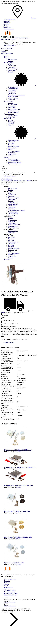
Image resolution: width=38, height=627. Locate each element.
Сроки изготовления (14, 160)
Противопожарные (13, 146)
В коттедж (11, 240)
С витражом (11, 92)
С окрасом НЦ (12, 90)
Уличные (10, 156)
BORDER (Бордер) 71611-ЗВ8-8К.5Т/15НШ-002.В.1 (20, 467)
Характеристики (9, 342)
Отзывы (6, 24)
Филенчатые (11, 70)
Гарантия (7, 21)
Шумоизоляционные (14, 109)
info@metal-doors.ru (10, 45)
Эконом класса (12, 59)
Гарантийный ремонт (14, 163)
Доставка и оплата (9, 19)
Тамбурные (11, 141)
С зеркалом (11, 67)
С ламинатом (12, 65)
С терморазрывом (13, 110)
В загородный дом (13, 140)
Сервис (6, 157)
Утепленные (11, 107)
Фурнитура (11, 117)
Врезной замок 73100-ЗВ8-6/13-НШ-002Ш (17, 511)
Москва (3, 312)
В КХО (10, 149)
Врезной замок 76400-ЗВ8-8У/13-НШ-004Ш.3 (18, 537)
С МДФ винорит (13, 98)
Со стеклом (11, 99)
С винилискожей (13, 88)
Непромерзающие (13, 112)
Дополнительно (9, 114)
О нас (6, 26)
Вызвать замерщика (7, 53)
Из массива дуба (13, 96)
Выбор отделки (9, 62)
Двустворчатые (12, 104)
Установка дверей (13, 159)
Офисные (11, 123)
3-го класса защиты (13, 151)
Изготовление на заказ (14, 162)
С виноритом (12, 93)
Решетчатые (11, 106)
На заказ (6, 259)
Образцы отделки (13, 115)
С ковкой (10, 201)
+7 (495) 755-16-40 (6, 48)
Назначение (7, 118)
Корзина (3, 51)
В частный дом (12, 148)
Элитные (10, 61)
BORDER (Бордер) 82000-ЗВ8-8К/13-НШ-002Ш (18, 485)
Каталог (6, 56)
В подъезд (11, 145)
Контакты (7, 22)
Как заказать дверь (9, 592)
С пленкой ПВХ (13, 87)
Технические (12, 154)
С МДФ (10, 64)
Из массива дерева (13, 69)
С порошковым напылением (16, 95)
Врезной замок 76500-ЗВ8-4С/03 (14, 563)
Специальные (8, 101)
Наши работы (8, 27)
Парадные (11, 143)
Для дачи (10, 120)
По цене (6, 58)
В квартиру (11, 122)
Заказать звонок (9, 29)
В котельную (12, 152)
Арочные (10, 103)
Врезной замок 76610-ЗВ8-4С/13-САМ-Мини (17, 450)
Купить (18, 451)
